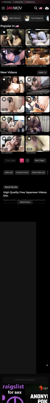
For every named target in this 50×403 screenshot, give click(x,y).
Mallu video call (38, 172)
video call (8, 172)
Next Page (39, 160)
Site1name (7, 2)
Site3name (31, 2)
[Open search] (35, 8)
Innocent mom (22, 172)
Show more (25, 202)
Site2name (19, 2)
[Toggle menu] (3, 8)
